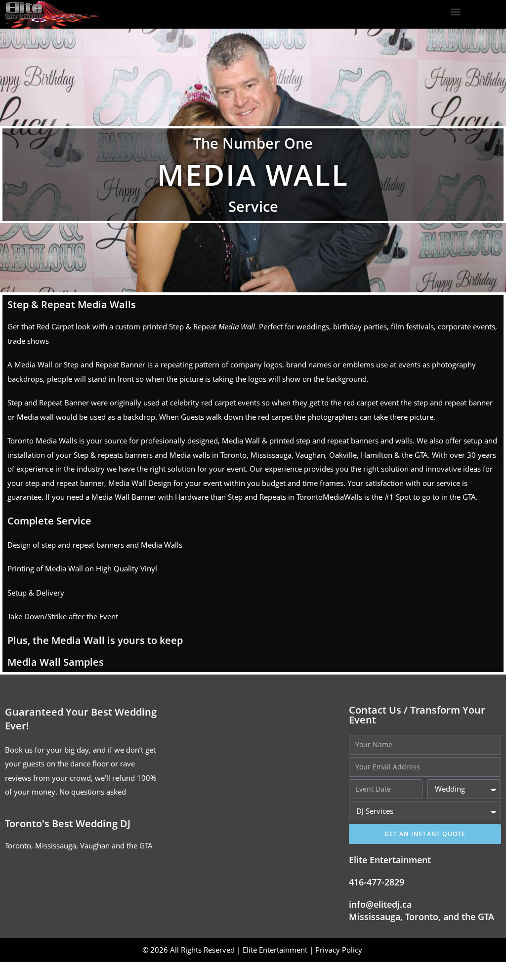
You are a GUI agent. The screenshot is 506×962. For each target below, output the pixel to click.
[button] (455, 12)
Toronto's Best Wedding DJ (67, 823)
